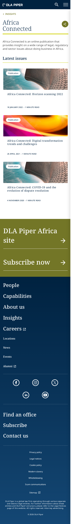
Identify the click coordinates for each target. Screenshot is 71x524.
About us (14, 306)
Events (7, 356)
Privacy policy (35, 452)
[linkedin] (26, 395)
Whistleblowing (35, 478)
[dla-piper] (13, 4)
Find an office (19, 414)
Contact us (15, 435)
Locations (9, 338)
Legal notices (36, 458)
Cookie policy (36, 465)
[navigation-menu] (65, 4)
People (11, 285)
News (6, 347)
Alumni (7, 366)
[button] (62, 25)
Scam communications (35, 484)
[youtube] (45, 395)
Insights (10, 13)
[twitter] (55, 382)
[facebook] (16, 382)
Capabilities (17, 296)
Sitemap (33, 492)
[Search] (56, 4)
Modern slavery (35, 471)
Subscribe (15, 425)
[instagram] (35, 382)
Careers (12, 328)
